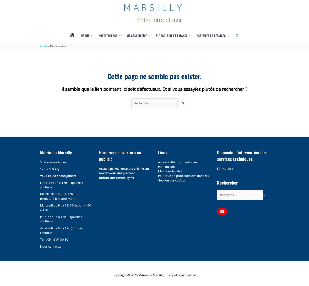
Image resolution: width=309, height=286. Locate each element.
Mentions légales (170, 171)
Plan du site (166, 167)
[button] (237, 36)
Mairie (85, 36)
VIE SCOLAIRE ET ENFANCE (171, 36)
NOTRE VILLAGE (108, 36)
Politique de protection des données (183, 176)
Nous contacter (51, 246)
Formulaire (225, 168)
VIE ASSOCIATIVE (137, 36)
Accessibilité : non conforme (177, 162)
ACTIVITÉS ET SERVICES (211, 36)
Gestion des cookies (172, 180)
